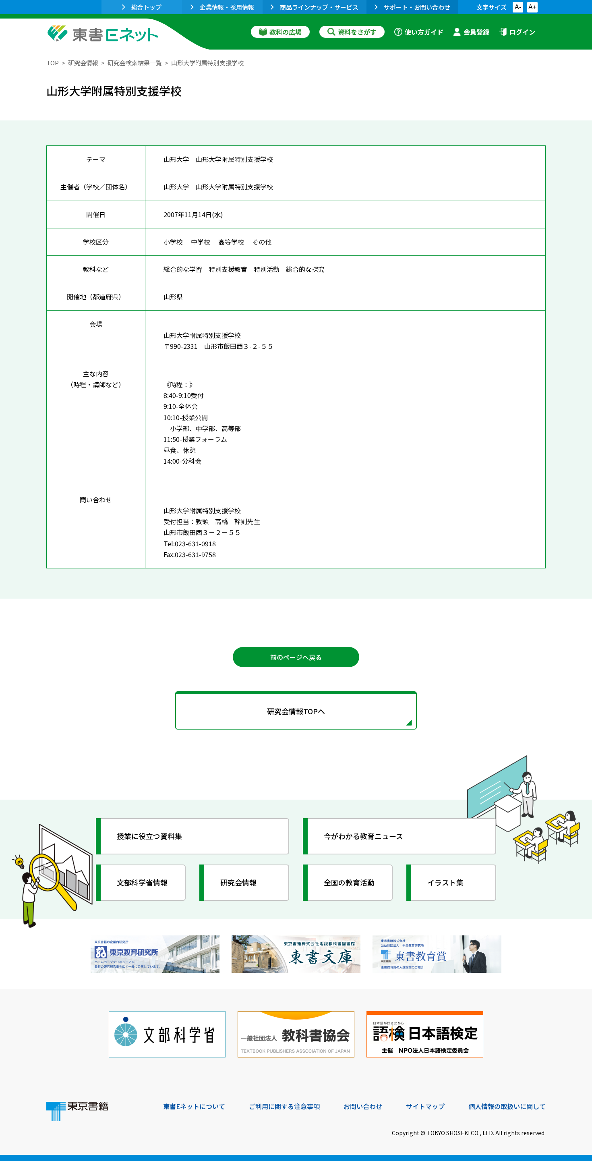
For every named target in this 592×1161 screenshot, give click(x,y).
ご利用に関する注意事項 (284, 1106)
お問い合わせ (363, 1106)
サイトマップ (425, 1106)
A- (518, 7)
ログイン (522, 32)
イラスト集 (445, 882)
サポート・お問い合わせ (417, 7)
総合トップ (146, 7)
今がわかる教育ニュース (363, 836)
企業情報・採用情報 (227, 7)
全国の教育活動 (349, 882)
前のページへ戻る (296, 657)
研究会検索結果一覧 (135, 62)
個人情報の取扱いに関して (507, 1106)
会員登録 (476, 32)
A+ (532, 7)
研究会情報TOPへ (296, 711)
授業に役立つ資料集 (149, 836)
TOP (52, 62)
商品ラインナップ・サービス (319, 7)
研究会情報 (83, 62)
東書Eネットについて (194, 1106)
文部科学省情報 (142, 882)
